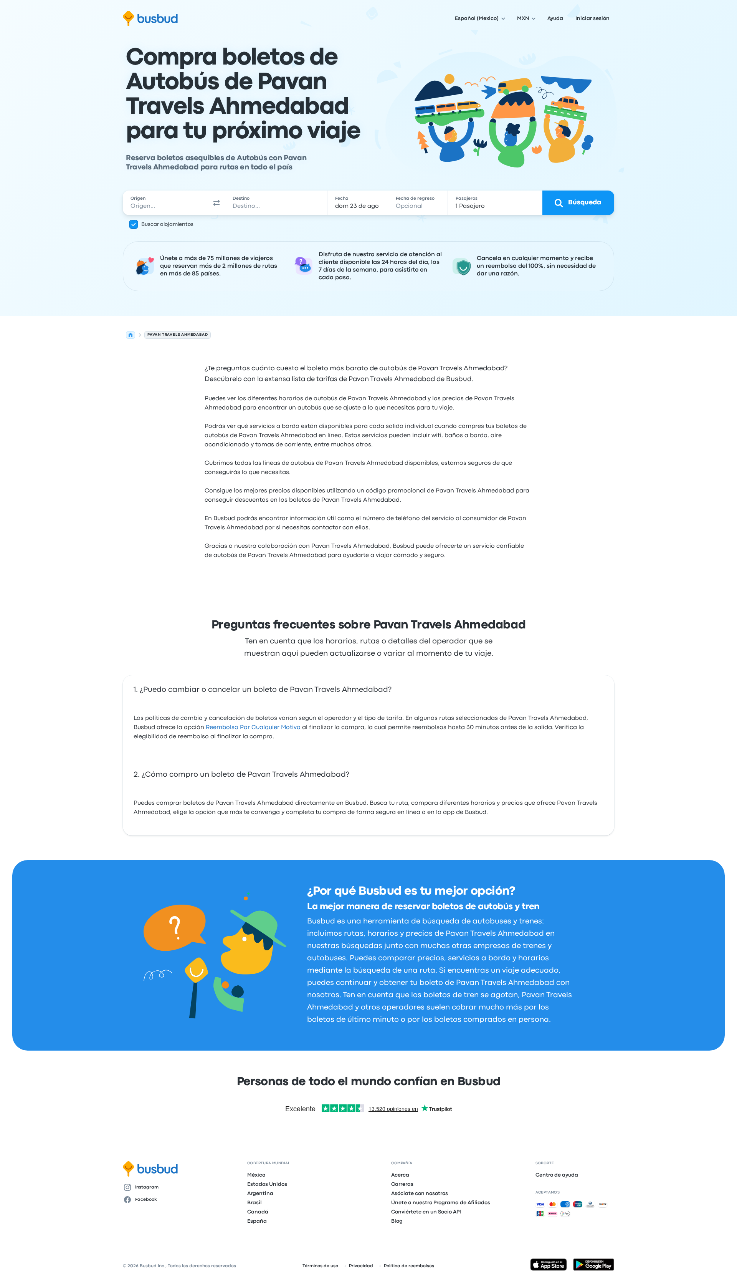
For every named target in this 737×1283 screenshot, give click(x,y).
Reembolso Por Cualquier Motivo (253, 727)
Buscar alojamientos (167, 224)
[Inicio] (130, 335)
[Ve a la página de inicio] (150, 18)
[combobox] (165, 203)
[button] (216, 202)
